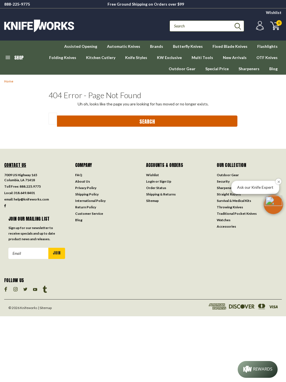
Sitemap (152, 201)
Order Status (156, 188)
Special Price (217, 68)
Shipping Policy (87, 194)
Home (8, 81)
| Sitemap (45, 308)
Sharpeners (249, 68)
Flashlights (267, 46)
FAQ (78, 175)
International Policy (90, 201)
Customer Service (89, 213)
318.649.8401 (24, 193)
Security (223, 181)
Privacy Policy (85, 188)
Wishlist (274, 12)
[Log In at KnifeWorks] (259, 26)
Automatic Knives (123, 46)
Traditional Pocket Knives (237, 213)
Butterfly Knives (188, 46)
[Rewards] (258, 369)
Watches (223, 220)
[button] (273, 204)
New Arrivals (235, 57)
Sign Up (165, 181)
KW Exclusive (169, 57)
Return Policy (85, 207)
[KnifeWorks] (73, 26)
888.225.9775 (30, 186)
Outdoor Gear (182, 68)
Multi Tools (202, 57)
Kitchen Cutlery (100, 57)
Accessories (226, 226)
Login (150, 181)
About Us (82, 181)
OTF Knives (267, 57)
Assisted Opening (80, 46)
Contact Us (15, 165)
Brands (156, 46)
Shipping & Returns (161, 194)
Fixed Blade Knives (230, 46)
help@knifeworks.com (31, 199)
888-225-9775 (17, 4)
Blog (273, 68)
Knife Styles (136, 57)
